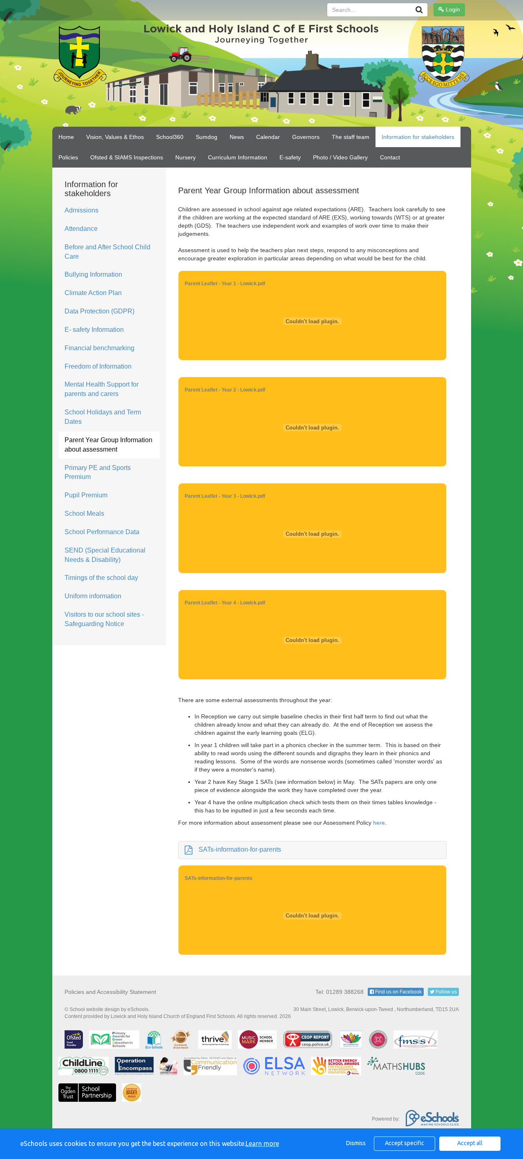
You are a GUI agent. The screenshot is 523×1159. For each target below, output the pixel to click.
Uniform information (93, 596)
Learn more (262, 1143)
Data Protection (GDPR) (99, 311)
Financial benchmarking (99, 348)
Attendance (81, 228)
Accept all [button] (470, 1143)
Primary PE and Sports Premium (98, 472)
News (237, 137)
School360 (169, 137)
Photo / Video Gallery (340, 157)
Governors (306, 137)
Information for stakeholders (418, 137)
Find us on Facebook (398, 992)
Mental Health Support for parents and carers (102, 389)
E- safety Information (94, 329)
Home (66, 137)
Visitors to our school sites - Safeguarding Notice (104, 619)
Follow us (445, 992)
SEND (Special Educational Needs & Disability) (105, 555)
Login (452, 9)
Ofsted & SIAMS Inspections (126, 157)
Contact (390, 157)
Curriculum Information (237, 157)
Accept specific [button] (404, 1143)
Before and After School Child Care (107, 252)
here (379, 822)
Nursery (185, 157)
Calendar (268, 137)
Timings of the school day (101, 577)
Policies (68, 157)
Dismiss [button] (356, 1143)
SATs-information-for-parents (240, 849)
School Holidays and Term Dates (103, 417)
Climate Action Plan (93, 292)
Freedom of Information (98, 366)
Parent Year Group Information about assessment (108, 444)
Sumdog (206, 137)
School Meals (84, 513)
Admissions (81, 210)
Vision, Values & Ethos (115, 137)
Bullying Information (93, 274)
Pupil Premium (86, 495)
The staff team (350, 137)
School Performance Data (102, 531)
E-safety (290, 157)
